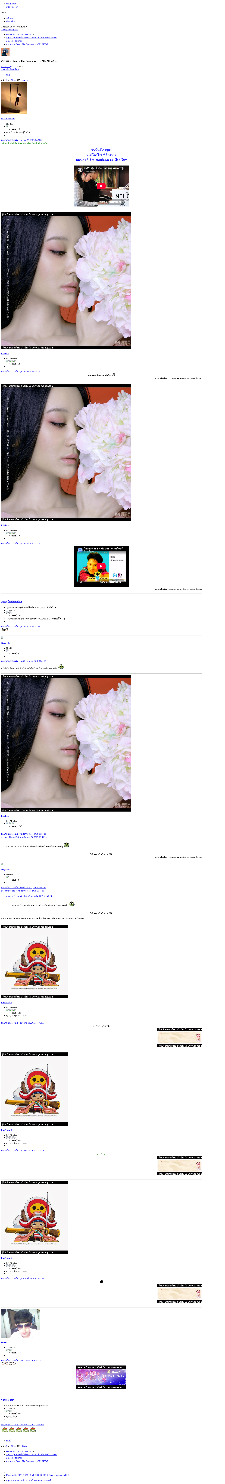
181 (11, 80)
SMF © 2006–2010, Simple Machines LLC (49, 1475)
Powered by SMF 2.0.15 (17, 1475)
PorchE (4, 1342)
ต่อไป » (15, 69)
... (9, 80)
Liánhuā (5, 353)
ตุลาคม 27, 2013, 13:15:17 (21, 371)
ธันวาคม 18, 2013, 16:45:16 (22, 1023)
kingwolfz (5, 643)
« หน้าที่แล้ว (6, 69)
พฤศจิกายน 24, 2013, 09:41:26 (23, 661)
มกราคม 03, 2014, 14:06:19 (22, 1150)
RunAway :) (6, 1002)
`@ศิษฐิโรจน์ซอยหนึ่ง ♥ (11, 601)
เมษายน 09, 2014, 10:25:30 (22, 1360)
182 (15, 80)
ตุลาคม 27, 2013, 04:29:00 (21, 140)
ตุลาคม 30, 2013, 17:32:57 (21, 626)
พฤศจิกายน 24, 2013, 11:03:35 (23, 887)
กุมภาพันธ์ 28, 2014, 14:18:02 (23, 1278)
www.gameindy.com (9, 29)
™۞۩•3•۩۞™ (8, 1400)
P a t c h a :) (6, 67)
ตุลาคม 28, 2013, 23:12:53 (21, 543)
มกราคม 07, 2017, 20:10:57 (22, 1425)
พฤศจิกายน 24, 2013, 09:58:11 (23, 834)
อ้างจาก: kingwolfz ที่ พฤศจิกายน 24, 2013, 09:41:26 (23, 837)
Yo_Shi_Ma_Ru (8, 119)
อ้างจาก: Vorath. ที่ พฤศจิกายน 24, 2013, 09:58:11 (22, 891)
